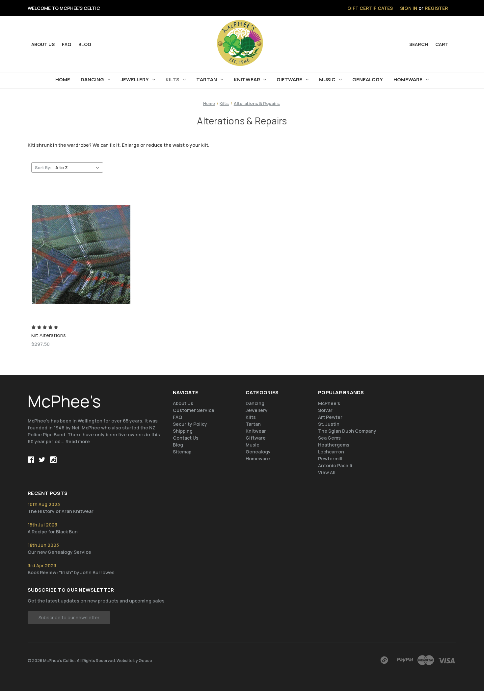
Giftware (289, 79)
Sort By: (43, 167)
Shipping (183, 431)
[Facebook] (31, 459)
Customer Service (193, 410)
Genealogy (367, 79)
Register (436, 8)
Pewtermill (330, 458)
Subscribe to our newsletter (69, 617)
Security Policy (190, 424)
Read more (78, 441)
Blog (85, 44)
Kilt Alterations (48, 335)
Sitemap (182, 451)
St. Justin (328, 424)
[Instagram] (53, 459)
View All (327, 472)
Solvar (325, 410)
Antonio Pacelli (335, 465)
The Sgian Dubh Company (347, 431)
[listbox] (78, 167)
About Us (183, 403)
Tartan (206, 79)
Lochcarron (331, 451)
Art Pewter (330, 417)
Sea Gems (329, 438)
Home (62, 79)
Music (327, 79)
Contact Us (186, 438)
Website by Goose (134, 660)
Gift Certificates (370, 8)
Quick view (81, 249)
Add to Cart (81, 260)
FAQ (66, 44)
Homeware (407, 79)
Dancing (92, 79)
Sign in (408, 8)
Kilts (172, 79)
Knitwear (247, 79)
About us (43, 44)
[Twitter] (42, 459)
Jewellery (135, 79)
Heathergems (333, 445)
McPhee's (329, 403)
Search (418, 44)
